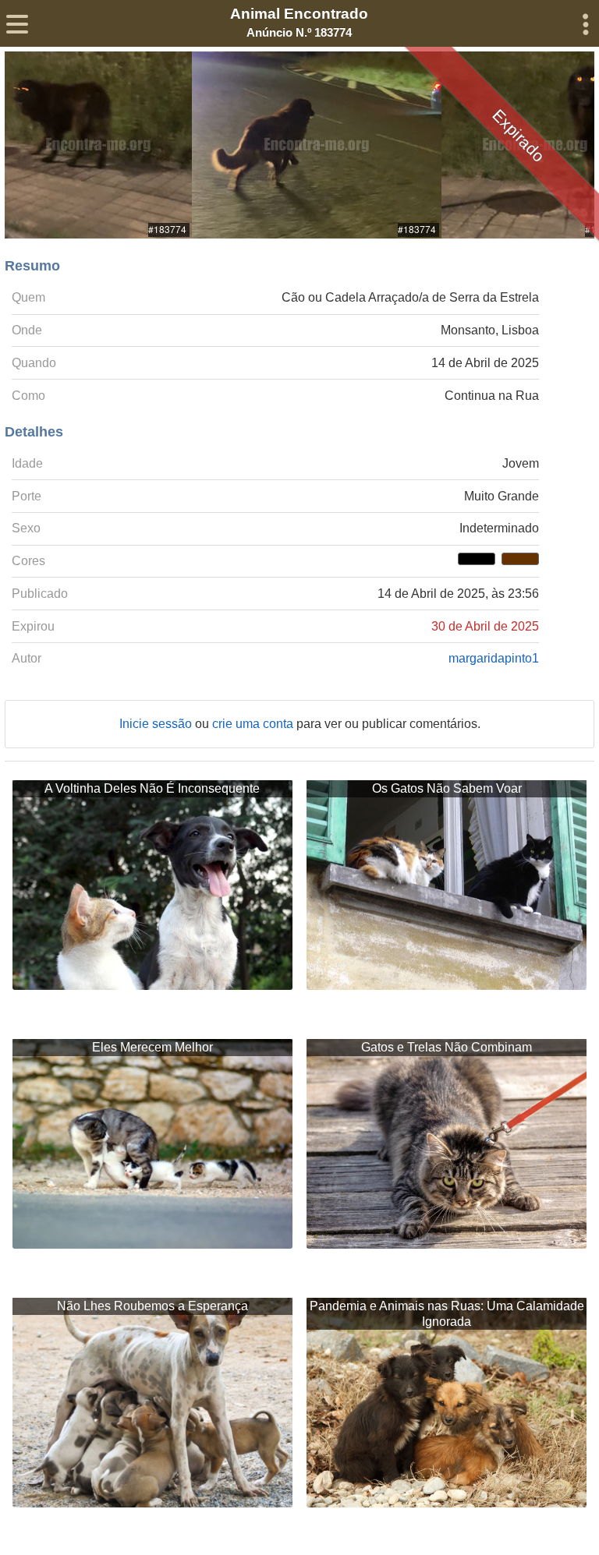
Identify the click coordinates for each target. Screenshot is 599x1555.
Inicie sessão (157, 723)
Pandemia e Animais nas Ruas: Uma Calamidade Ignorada (447, 1313)
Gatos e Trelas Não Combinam (446, 1047)
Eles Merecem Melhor (152, 1047)
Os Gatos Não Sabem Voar (447, 788)
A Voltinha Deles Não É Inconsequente (152, 788)
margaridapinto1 (493, 658)
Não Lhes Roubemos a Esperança (152, 1306)
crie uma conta (254, 723)
